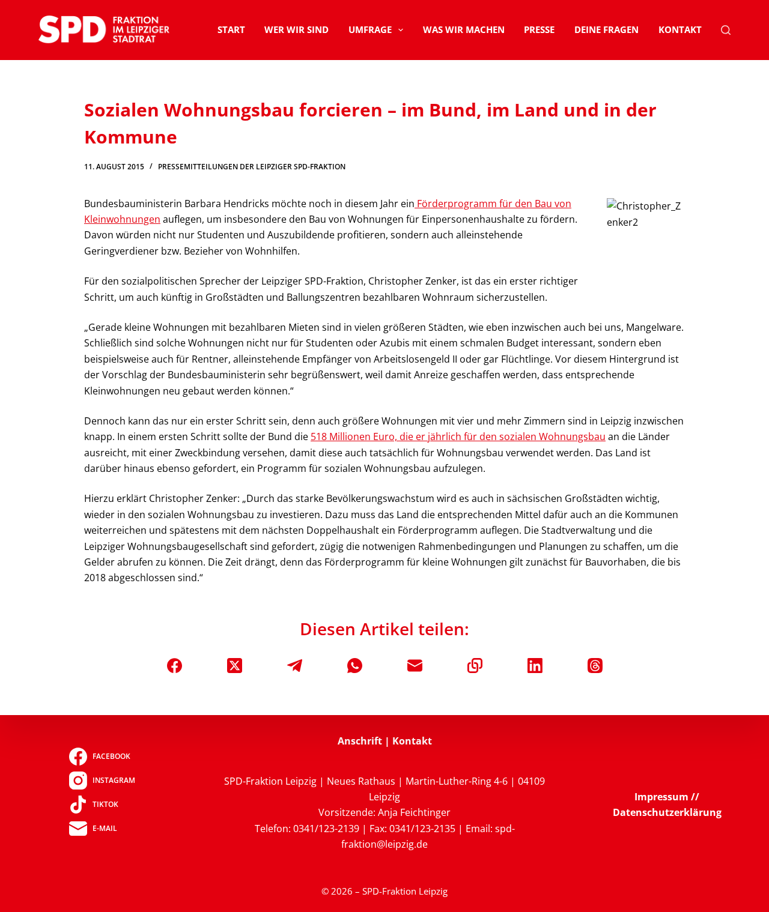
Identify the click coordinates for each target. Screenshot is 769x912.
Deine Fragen (606, 29)
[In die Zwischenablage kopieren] (474, 665)
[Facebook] (174, 665)
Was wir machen (464, 29)
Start (231, 29)
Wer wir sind (296, 29)
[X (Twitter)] (234, 665)
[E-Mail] (414, 665)
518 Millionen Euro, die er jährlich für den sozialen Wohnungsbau (458, 436)
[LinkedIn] (535, 665)
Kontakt (680, 29)
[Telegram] (294, 665)
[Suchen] (726, 30)
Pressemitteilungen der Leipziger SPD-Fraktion (251, 167)
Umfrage (370, 29)
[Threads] (595, 665)
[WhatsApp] (354, 665)
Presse (539, 29)
